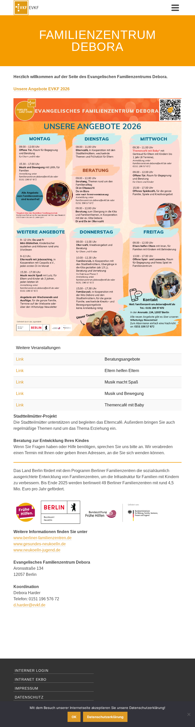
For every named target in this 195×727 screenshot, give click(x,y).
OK (74, 717)
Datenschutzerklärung (105, 717)
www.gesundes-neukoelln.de (39, 544)
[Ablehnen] (188, 714)
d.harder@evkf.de (29, 605)
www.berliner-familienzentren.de (42, 538)
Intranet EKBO (30, 679)
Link (20, 359)
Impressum (26, 688)
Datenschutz (29, 697)
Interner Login (31, 670)
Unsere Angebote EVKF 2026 (41, 89)
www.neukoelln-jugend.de (36, 550)
